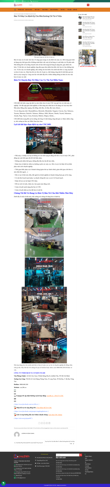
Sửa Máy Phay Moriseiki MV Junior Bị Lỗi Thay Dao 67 (29, 442)
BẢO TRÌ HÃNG (54, 9)
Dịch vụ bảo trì (57, 428)
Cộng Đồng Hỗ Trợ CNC (44, 407)
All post (25, 428)
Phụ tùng (45, 9)
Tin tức (63, 9)
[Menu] (15, 10)
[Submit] (88, 5)
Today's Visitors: (89, 460)
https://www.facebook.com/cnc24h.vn (26, 404)
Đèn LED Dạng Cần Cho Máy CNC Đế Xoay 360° (88, 17)
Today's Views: (88, 456)
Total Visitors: (88, 467)
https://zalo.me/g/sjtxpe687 (23, 418)
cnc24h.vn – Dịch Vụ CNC (55, 396)
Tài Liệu (69, 9)
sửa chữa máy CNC (64, 428)
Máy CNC (37, 9)
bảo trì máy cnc (51, 428)
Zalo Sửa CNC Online (55, 414)
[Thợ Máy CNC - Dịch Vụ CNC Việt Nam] (20, 5)
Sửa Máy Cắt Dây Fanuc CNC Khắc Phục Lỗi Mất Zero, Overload (89, 43)
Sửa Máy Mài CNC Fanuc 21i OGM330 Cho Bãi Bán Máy (89, 24)
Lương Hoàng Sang (29, 20)
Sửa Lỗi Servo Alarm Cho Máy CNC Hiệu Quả (89, 37)
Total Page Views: (89, 471)
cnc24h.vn (23, 387)
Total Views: (88, 464)
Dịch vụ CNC (28, 9)
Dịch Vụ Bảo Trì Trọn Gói (33, 428)
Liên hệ (75, 9)
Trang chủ (21, 9)
